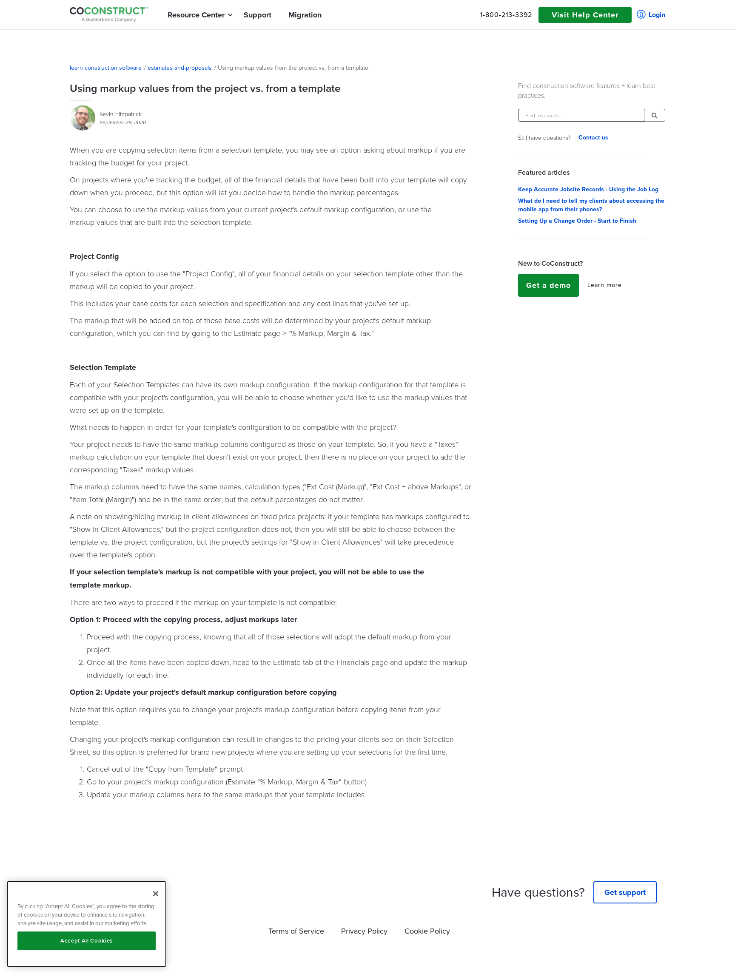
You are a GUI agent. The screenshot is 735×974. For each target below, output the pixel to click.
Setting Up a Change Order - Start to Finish (577, 221)
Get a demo (548, 285)
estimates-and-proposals (180, 68)
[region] (86, 924)
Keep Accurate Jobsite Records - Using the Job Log (588, 189)
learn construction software (106, 68)
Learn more (604, 285)
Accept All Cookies (86, 941)
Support (257, 14)
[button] (196, 15)
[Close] (155, 893)
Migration (305, 14)
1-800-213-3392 (506, 15)
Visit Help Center (585, 14)
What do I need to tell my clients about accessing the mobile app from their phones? (591, 205)
